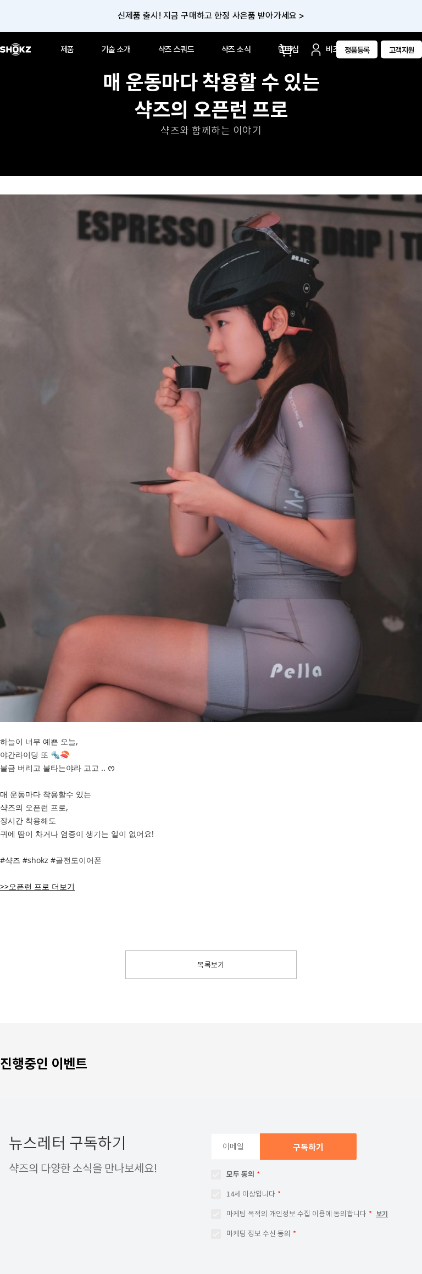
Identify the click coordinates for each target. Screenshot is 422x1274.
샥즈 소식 (236, 49)
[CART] (287, 49)
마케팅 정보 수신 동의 (258, 1233)
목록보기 (210, 965)
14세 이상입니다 (250, 1194)
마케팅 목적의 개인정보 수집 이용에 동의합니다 (296, 1214)
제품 (67, 49)
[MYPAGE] (316, 49)
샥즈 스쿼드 (176, 49)
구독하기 (308, 1147)
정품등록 (357, 49)
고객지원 (401, 49)
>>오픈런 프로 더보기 (37, 886)
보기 (382, 1214)
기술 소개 (116, 49)
